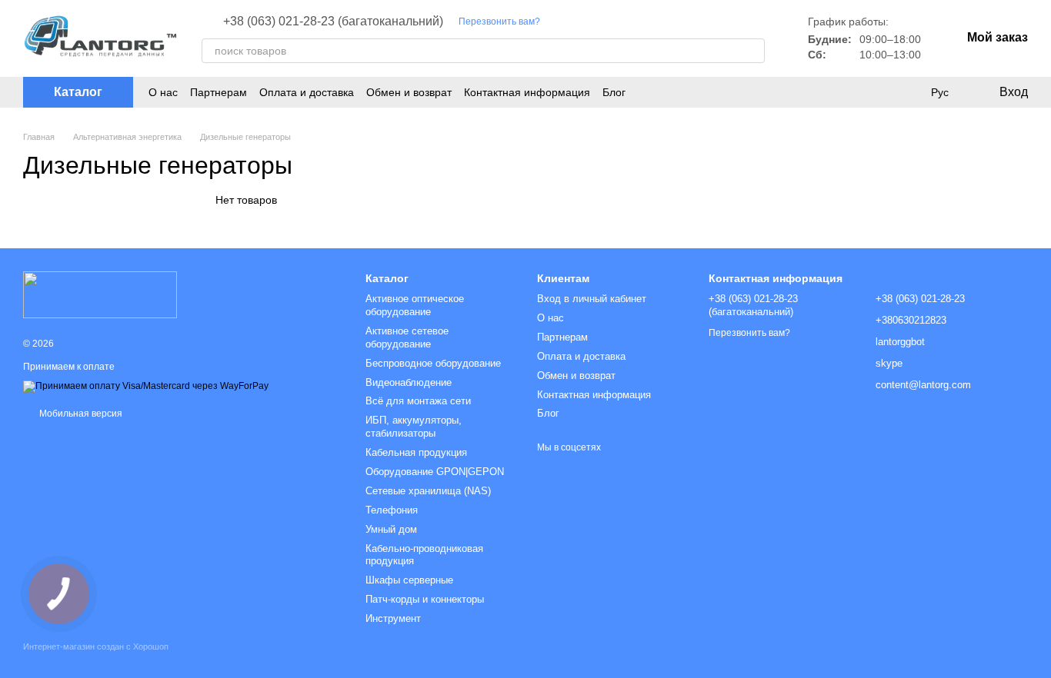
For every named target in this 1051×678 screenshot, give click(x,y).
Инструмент (393, 618)
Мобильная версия (79, 413)
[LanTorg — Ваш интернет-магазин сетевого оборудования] (100, 294)
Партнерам (218, 92)
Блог (614, 92)
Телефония (391, 510)
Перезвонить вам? (499, 21)
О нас (163, 92)
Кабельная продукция (416, 452)
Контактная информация (527, 92)
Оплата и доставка (306, 92)
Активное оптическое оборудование (414, 305)
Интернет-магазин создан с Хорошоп (95, 646)
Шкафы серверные (409, 580)
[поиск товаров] (752, 50)
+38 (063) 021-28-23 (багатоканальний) (333, 21)
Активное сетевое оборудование (407, 337)
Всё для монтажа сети (418, 401)
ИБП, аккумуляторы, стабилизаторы (413, 426)
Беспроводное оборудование (433, 363)
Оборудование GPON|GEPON (434, 471)
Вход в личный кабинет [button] (591, 298)
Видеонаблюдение (408, 382)
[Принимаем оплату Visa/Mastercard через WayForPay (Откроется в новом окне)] (146, 386)
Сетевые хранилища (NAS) (428, 491)
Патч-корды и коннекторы (424, 599)
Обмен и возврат (409, 92)
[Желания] (908, 92)
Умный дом (391, 529)
